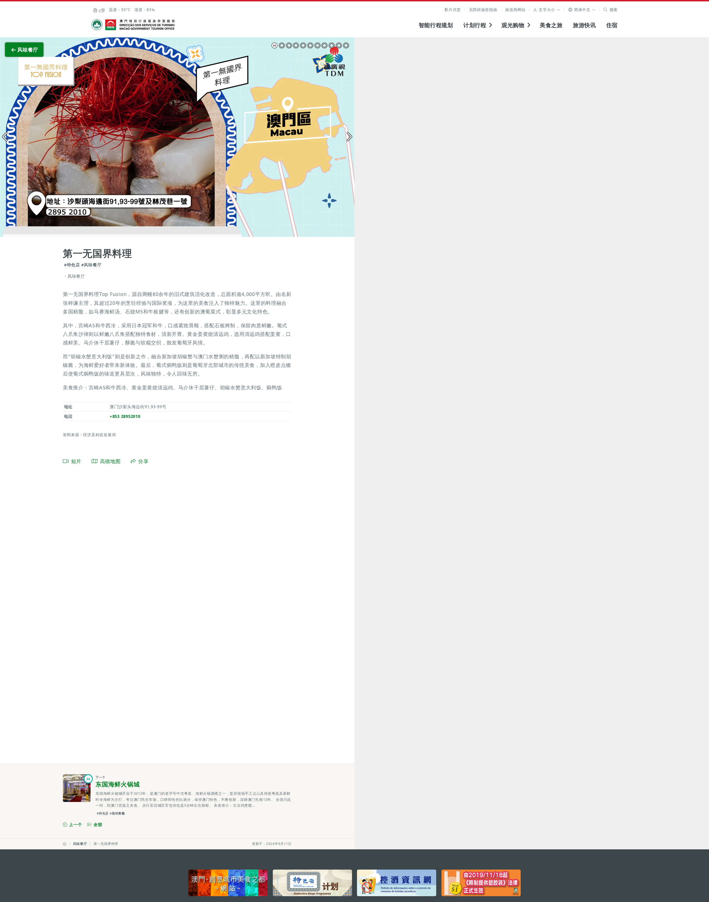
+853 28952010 (125, 416)
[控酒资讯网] (396, 883)
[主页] (65, 844)
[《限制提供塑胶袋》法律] (481, 883)
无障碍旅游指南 (483, 9)
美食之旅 (551, 25)
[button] (546, 9)
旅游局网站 (515, 9)
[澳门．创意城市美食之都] (228, 883)
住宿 (612, 25)
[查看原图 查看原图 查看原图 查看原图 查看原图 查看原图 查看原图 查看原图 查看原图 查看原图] (177, 137)
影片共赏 (453, 9)
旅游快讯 (584, 25)
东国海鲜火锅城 (118, 784)
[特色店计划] (312, 883)
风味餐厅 (80, 844)
